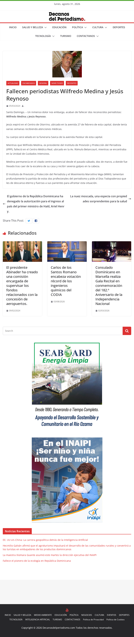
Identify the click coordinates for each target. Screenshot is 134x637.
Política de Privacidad (93, 619)
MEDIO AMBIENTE (43, 615)
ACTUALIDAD (13, 83)
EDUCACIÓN (59, 27)
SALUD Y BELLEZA (32, 27)
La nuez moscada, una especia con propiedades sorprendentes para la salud (98, 198)
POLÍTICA (77, 27)
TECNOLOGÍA (43, 36)
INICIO (13, 27)
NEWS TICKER (57, 83)
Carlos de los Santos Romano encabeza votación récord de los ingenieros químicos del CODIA (66, 281)
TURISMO (65, 36)
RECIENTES (71, 83)
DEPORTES (119, 27)
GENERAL (43, 83)
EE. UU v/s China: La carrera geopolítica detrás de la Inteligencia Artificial (45, 540)
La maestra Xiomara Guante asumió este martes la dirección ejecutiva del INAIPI (49, 555)
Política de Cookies (115, 619)
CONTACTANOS (86, 36)
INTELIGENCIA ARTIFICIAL (37, 619)
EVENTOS (111, 615)
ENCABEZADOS (29, 83)
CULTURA (97, 27)
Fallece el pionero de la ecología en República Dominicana (37, 560)
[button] (45, 27)
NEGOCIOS (86, 615)
